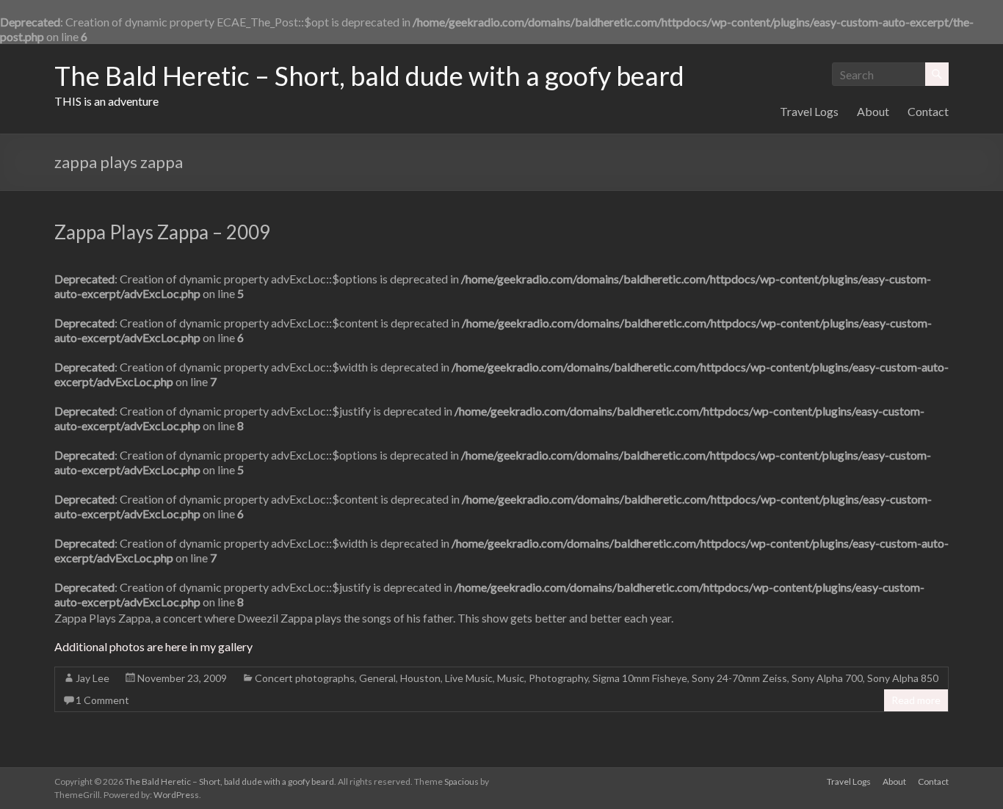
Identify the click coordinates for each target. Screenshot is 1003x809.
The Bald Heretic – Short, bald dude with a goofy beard (369, 75)
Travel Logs (809, 111)
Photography (558, 678)
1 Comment (102, 700)
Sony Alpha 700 (827, 678)
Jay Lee (92, 678)
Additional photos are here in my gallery (153, 646)
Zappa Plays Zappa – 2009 (162, 232)
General (377, 678)
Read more (916, 700)
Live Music (469, 678)
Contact (928, 111)
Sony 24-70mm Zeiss (739, 678)
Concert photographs (305, 678)
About (873, 111)
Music (510, 678)
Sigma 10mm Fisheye (640, 678)
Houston (420, 678)
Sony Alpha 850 (902, 678)
